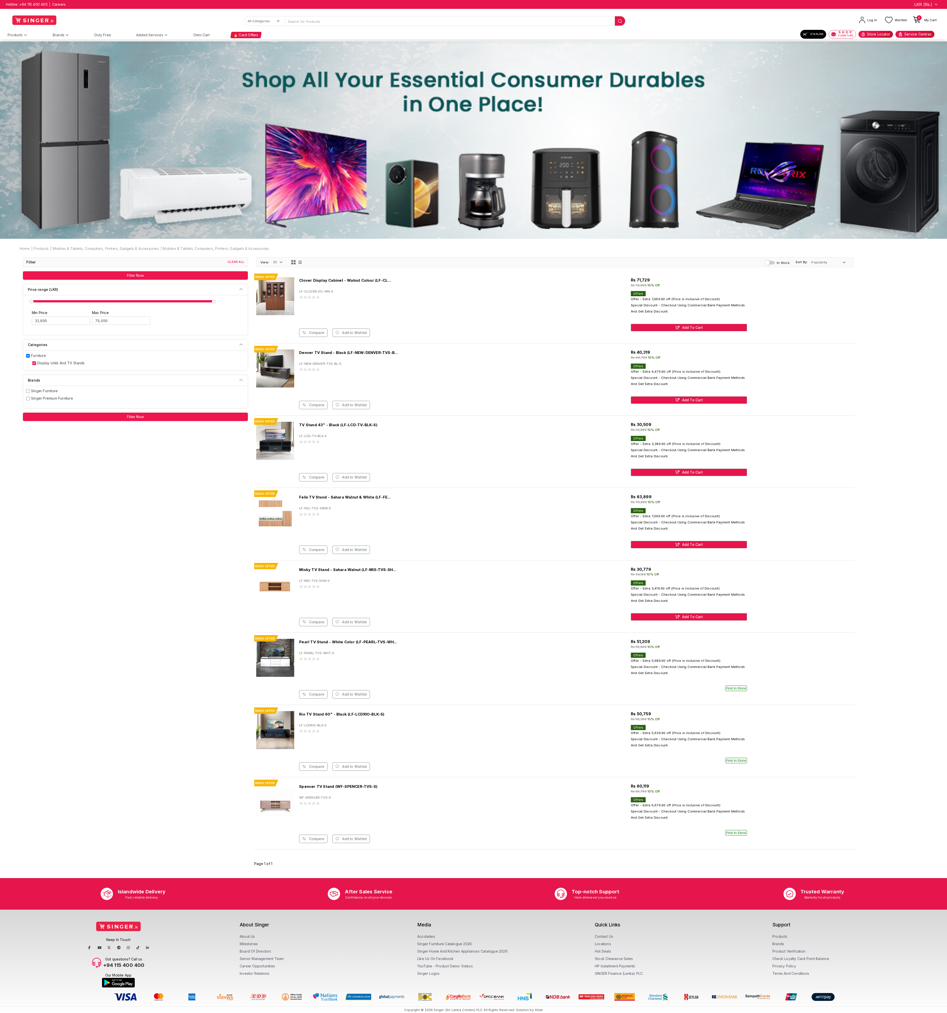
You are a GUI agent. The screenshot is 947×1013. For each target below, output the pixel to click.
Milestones (249, 944)
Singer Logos (428, 973)
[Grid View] (293, 262)
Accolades (426, 936)
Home (25, 248)
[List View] (300, 262)
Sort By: (802, 262)
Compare (316, 333)
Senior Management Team (262, 959)
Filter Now (135, 275)
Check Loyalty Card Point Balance (800, 959)
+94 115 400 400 (33, 4)
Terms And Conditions (790, 973)
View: (264, 262)
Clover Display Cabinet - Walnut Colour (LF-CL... (345, 280)
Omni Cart (201, 35)
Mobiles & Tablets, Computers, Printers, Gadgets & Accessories (106, 248)
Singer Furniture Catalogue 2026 (444, 944)
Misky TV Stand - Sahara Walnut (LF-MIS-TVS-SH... (347, 569)
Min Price (39, 313)
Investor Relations (255, 973)
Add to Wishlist (354, 333)
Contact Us (604, 936)
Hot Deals (603, 951)
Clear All (236, 261)
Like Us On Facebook (435, 959)
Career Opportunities (257, 966)
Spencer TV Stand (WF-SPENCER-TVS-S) (338, 786)
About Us (247, 936)
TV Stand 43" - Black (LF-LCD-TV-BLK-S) (338, 425)
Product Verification (788, 951)
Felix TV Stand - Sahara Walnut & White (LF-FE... (345, 497)
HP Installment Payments (615, 966)
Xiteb (539, 1010)
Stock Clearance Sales (614, 959)
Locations (603, 944)
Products (15, 35)
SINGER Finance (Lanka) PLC (619, 973)
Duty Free (102, 35)
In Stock (783, 263)
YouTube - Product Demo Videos (445, 966)
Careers (59, 4)
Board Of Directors (255, 951)
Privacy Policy (784, 966)
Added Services (149, 35)
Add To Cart (692, 327)
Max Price (100, 313)
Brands (58, 35)
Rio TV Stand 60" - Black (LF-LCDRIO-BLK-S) (341, 714)
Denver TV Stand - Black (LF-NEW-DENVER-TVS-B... (348, 352)
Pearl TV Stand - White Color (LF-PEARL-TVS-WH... (348, 642)
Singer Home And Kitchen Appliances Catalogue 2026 (462, 951)
